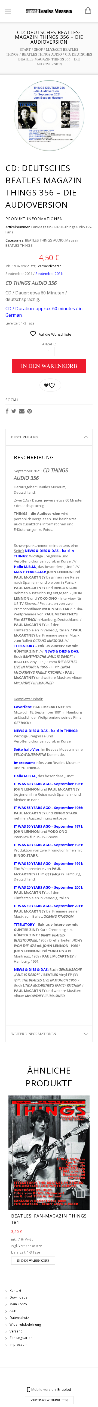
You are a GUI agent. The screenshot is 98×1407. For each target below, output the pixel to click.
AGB (13, 1311)
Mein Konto (18, 1304)
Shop (38, 49)
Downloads (18, 1297)
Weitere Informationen (33, 1033)
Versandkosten (50, 266)
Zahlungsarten (21, 1337)
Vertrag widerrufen (49, 1400)
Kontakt (15, 1290)
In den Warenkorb (49, 366)
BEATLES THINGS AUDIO (42, 54)
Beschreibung (24, 437)
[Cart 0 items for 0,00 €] (85, 11)
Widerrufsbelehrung (25, 1324)
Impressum (18, 1344)
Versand (16, 1331)
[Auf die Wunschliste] (50, 385)
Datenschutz (19, 1317)
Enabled (64, 1389)
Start (25, 49)
